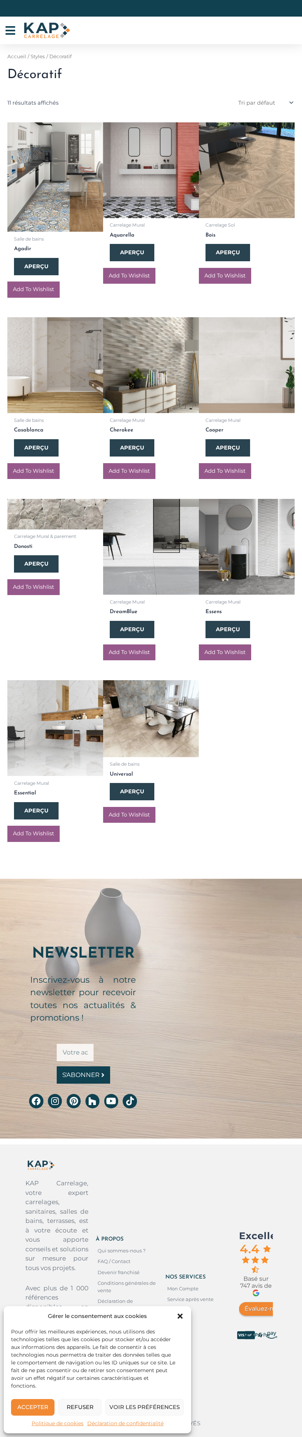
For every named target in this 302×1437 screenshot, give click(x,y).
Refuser (80, 1406)
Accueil (16, 56)
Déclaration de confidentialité (125, 1423)
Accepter (32, 1406)
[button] (180, 1316)
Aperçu (36, 266)
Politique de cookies (58, 1423)
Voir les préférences (144, 1406)
